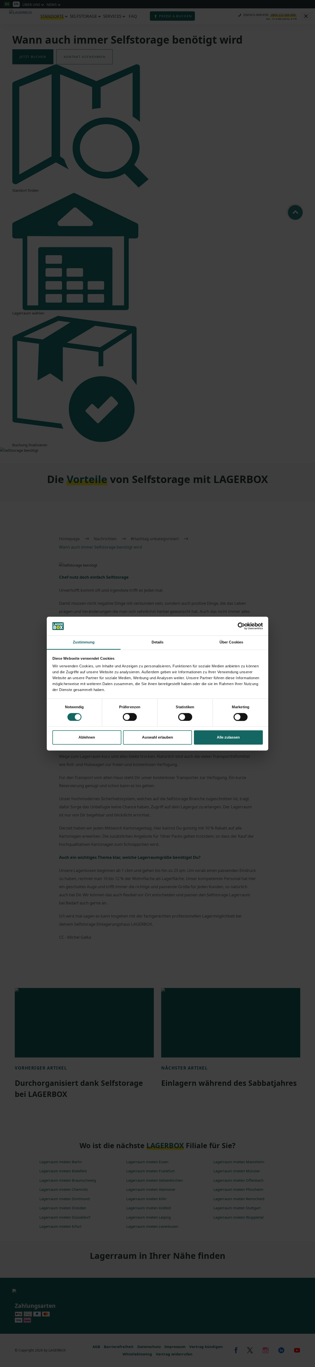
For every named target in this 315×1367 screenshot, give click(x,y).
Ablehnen (87, 737)
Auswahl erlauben (157, 737)
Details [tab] (158, 642)
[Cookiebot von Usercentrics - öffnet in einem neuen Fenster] (241, 626)
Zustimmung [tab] (84, 642)
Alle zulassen (228, 737)
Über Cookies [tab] (231, 642)
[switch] (130, 717)
